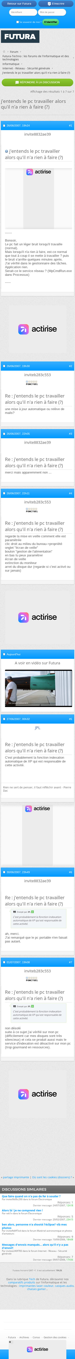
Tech (32, 1279)
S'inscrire (56, 4)
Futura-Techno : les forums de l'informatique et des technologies (35, 57)
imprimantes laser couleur (36, 1286)
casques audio (64, 1286)
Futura (12, 1337)
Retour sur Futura (19, 3)
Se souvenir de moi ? (30, 22)
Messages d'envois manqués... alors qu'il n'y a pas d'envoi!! (35, 1246)
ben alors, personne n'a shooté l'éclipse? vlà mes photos (34, 1226)
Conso (36, 1337)
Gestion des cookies (55, 1337)
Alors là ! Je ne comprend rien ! (22, 1210)
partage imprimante (16, 1177)
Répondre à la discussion (37, 82)
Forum (14, 52)
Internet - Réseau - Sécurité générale (26, 68)
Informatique (10, 64)
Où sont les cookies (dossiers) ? (52, 1177)
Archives (24, 1337)
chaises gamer (36, 1289)
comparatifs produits (21, 1282)
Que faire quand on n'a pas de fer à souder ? (31, 1196)
